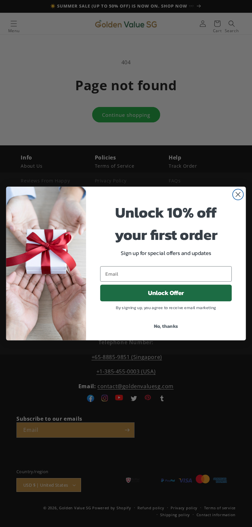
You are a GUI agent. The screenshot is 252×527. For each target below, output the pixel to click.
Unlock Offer (166, 293)
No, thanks (166, 325)
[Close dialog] (238, 194)
